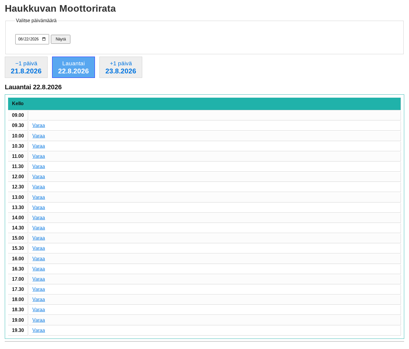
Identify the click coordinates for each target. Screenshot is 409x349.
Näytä (61, 39)
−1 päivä (26, 67)
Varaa (38, 125)
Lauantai (73, 67)
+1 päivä (120, 67)
